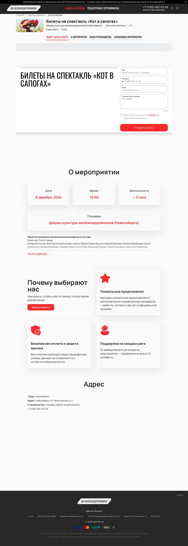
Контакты (155, 516)
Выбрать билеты (41, 307)
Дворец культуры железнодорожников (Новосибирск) (74, 25)
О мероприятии (79, 36)
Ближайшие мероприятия (128, 36)
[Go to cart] (177, 8)
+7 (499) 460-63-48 (155, 7)
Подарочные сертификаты (103, 8)
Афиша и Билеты (75, 8)
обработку (153, 115)
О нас (30, 516)
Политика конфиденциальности (104, 516)
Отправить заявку (144, 127)
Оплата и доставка (47, 516)
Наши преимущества (100, 36)
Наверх (180, 495)
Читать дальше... (38, 254)
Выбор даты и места (57, 36)
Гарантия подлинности (135, 516)
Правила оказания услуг (72, 516)
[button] (123, 81)
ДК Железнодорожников (23, 8)
